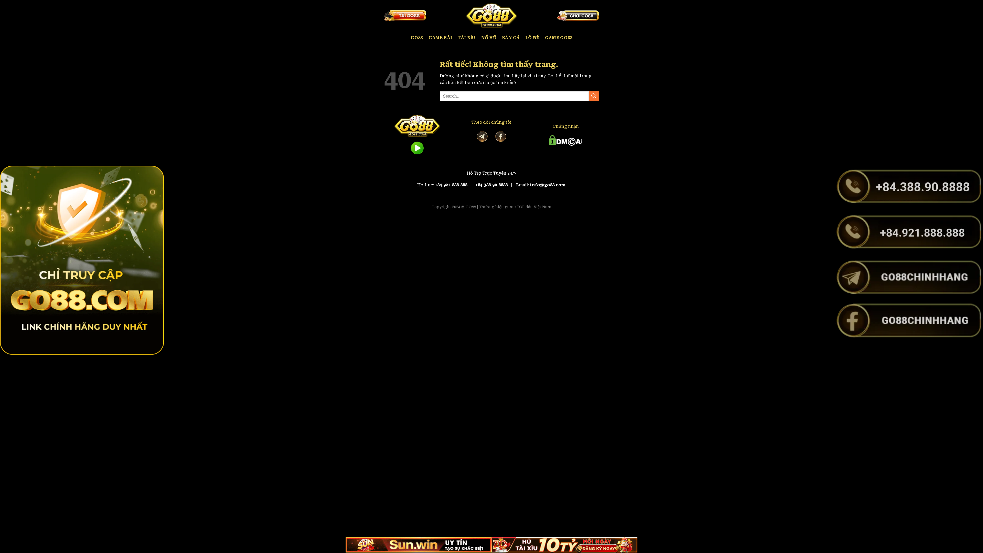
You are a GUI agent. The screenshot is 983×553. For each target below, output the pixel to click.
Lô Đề (532, 37)
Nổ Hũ (489, 37)
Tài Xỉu (466, 37)
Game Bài (440, 37)
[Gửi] (594, 96)
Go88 (417, 37)
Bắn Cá (511, 37)
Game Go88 (558, 37)
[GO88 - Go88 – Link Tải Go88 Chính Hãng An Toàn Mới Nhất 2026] (491, 15)
